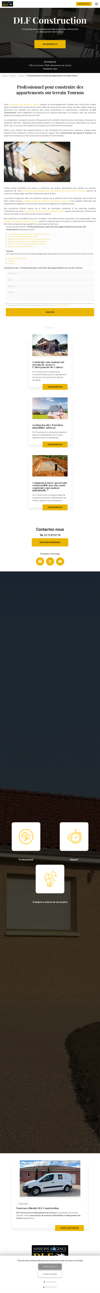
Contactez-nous (50, 69)
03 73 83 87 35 (50, 62)
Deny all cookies (50, 1274)
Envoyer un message (50, 542)
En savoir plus (50, 44)
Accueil (4, 76)
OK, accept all (51, 1266)
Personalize (51, 1282)
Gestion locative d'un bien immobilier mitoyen (47, 426)
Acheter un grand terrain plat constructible (23, 236)
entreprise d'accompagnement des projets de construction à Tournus (54, 191)
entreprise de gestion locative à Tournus (21, 221)
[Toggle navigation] (96, 4)
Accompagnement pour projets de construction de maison (29, 234)
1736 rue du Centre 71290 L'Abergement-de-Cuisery (50, 65)
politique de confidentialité (62, 305)
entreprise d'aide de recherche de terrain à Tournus (45, 201)
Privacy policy (51, 1287)
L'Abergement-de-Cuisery (17, 258)
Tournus (21, 76)
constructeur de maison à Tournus (24, 104)
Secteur (13, 76)
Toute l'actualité (69, 1228)
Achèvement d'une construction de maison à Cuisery (47, 1208)
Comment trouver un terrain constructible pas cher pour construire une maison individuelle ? (49, 486)
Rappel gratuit (84, 4)
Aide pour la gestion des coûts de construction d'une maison (29, 239)
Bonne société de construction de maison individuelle (27, 244)
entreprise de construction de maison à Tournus (44, 211)
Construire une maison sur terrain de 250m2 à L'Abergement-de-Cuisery (48, 364)
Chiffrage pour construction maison (20, 246)
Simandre (11, 261)
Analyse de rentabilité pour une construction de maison (27, 241)
